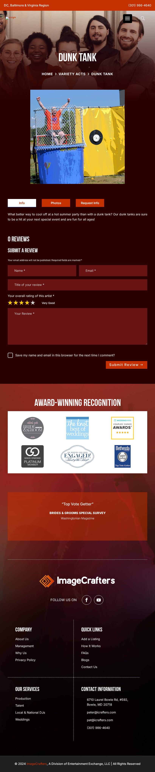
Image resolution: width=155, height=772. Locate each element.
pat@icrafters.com (100, 720)
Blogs (85, 660)
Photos (56, 203)
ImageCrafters (37, 764)
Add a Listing (90, 639)
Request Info (90, 203)
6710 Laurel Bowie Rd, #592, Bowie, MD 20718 (107, 702)
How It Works (91, 646)
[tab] (22, 203)
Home (47, 74)
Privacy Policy (25, 660)
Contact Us (89, 667)
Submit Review (124, 365)
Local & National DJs (30, 712)
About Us (22, 639)
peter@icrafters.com (101, 712)
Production (23, 698)
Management (24, 646)
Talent (19, 705)
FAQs (84, 653)
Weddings (22, 719)
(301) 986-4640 (139, 5)
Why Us (20, 653)
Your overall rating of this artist (31, 296)
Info (22, 203)
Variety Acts (72, 74)
